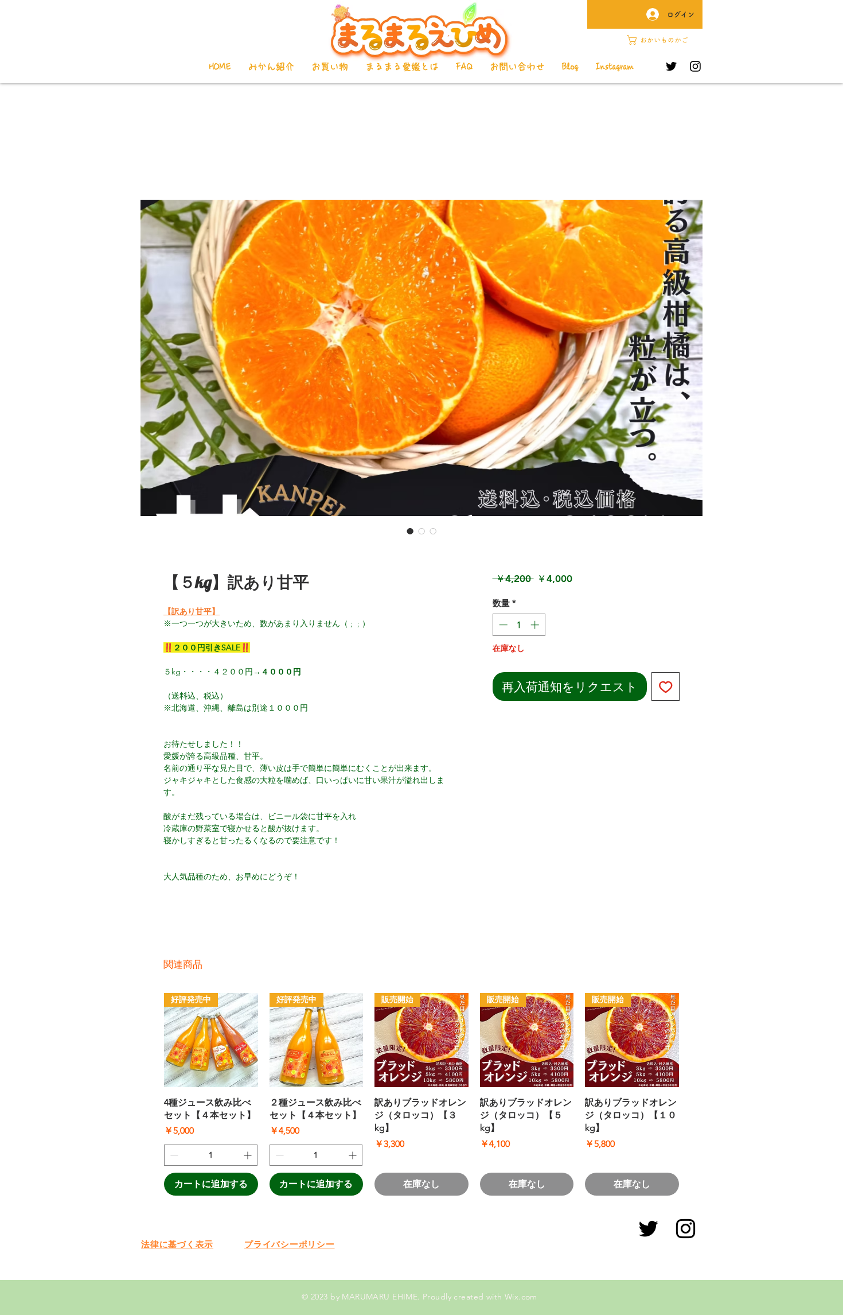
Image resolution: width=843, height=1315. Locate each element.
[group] (421, 1094)
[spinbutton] (518, 624)
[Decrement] (502, 624)
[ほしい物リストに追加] (665, 686)
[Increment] (536, 624)
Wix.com (521, 1296)
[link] (662, 40)
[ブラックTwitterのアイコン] (648, 1229)
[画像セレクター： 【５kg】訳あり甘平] (410, 531)
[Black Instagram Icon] (685, 1229)
